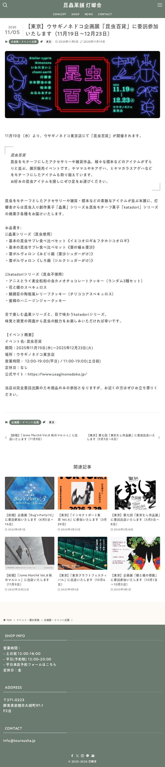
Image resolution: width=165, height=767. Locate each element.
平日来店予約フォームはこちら (31, 664)
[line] (88, 756)
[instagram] (82, 756)
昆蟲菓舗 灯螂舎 (82, 5)
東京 (48, 42)
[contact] (93, 756)
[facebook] (72, 756)
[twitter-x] (77, 756)
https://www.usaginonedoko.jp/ (57, 374)
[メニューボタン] (160, 5)
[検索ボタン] (5, 5)
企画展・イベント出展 (24, 42)
